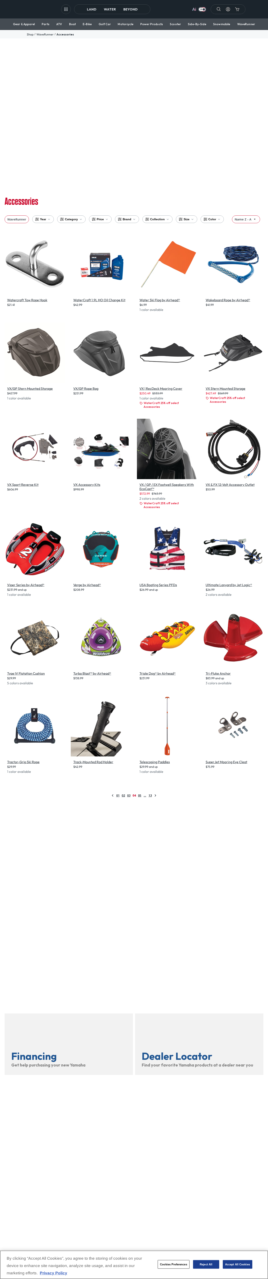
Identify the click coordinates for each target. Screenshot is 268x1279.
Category (71, 219)
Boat (72, 24)
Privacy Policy (53, 1273)
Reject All (206, 1264)
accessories (65, 34)
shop (30, 34)
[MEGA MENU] (66, 9)
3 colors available (219, 683)
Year (43, 219)
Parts (45, 24)
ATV (59, 24)
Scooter (175, 24)
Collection (157, 219)
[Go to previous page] (112, 795)
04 (134, 795)
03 (128, 795)
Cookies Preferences (173, 1264)
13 (150, 795)
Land (91, 9)
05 (139, 795)
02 (123, 795)
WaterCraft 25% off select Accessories (161, 405)
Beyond (130, 9)
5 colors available (20, 683)
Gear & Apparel (24, 24)
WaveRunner (246, 24)
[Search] (218, 9)
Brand (127, 219)
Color (212, 219)
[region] (134, 1264)
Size (186, 219)
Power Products (151, 24)
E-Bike (87, 24)
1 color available (151, 310)
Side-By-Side (197, 24)
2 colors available (152, 498)
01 (118, 795)
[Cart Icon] (237, 9)
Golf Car (105, 24)
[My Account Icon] (228, 9)
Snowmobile (221, 24)
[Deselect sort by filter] (254, 219)
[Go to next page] (155, 795)
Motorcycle (125, 24)
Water (110, 9)
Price (100, 219)
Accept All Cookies (237, 1264)
